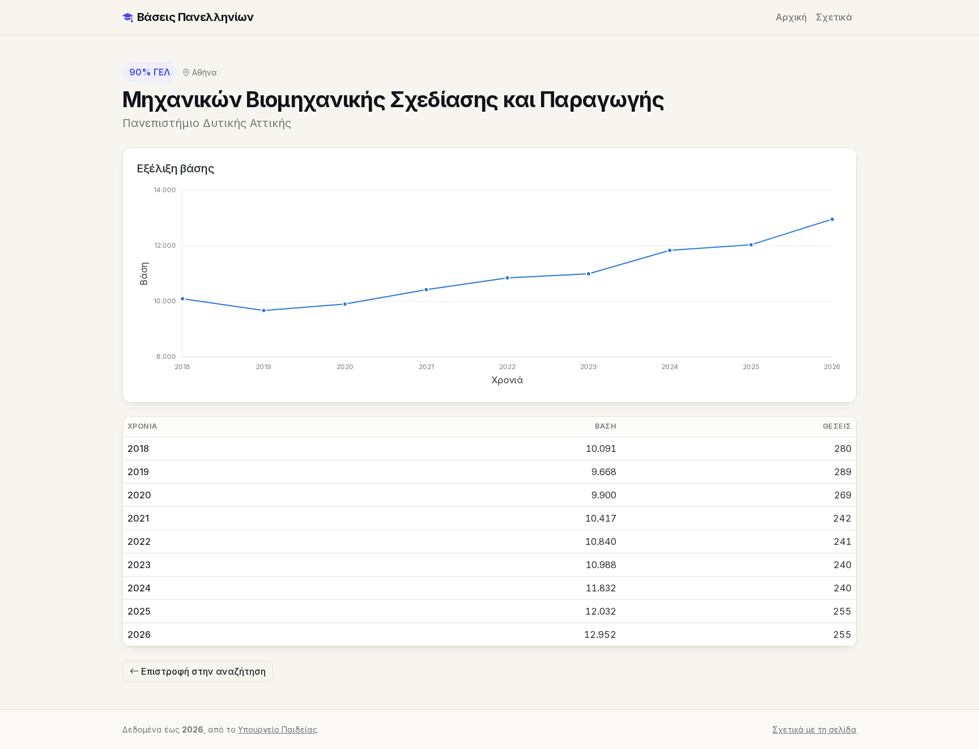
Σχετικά (834, 17)
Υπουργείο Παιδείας (277, 729)
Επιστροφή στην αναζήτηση (202, 671)
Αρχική (791, 17)
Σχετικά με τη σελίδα (814, 729)
